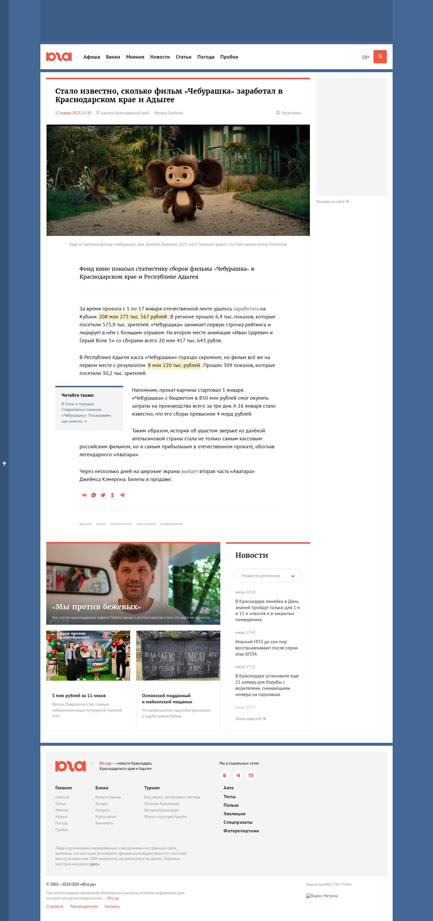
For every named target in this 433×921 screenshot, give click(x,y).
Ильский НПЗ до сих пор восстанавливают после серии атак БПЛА (266, 648)
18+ (365, 57)
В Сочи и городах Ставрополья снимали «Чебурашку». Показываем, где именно (86, 412)
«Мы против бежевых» (96, 606)
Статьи (183, 56)
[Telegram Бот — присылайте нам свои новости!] (251, 775)
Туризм (152, 788)
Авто (229, 788)
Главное (63, 788)
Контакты (112, 906)
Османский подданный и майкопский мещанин (167, 698)
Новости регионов (261, 575)
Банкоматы (104, 823)
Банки (113, 56)
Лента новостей (248, 718)
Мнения (135, 56)
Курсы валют (106, 816)
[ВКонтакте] (224, 775)
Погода (205, 56)
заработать (246, 308)
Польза (231, 805)
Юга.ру (106, 763)
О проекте (54, 906)
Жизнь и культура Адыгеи (165, 816)
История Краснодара (161, 810)
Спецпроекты (238, 822)
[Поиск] (380, 56)
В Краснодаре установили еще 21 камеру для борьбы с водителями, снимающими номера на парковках (267, 685)
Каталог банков (108, 797)
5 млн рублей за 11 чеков (79, 695)
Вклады (101, 803)
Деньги (86, 524)
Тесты (230, 796)
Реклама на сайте (330, 201)
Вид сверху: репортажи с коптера (172, 797)
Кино (101, 524)
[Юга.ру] (59, 56)
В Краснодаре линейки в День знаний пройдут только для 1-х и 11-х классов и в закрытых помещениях (267, 610)
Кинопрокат (121, 524)
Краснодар (146, 524)
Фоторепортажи (241, 831)
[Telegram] (238, 775)
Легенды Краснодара (162, 803)
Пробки (229, 56)
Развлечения (172, 524)
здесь (94, 864)
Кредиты (102, 810)
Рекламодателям (84, 906)
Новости (160, 56)
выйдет (189, 471)
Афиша (91, 56)
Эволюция (234, 813)
